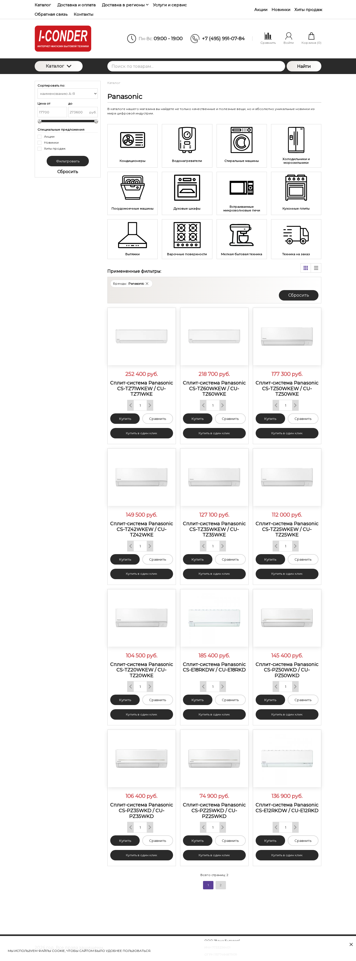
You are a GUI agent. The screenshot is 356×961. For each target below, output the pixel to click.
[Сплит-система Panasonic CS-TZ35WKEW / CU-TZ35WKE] (214, 477)
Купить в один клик (141, 433)
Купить (125, 419)
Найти (304, 66)
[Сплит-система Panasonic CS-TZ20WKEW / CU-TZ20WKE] (141, 618)
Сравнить (157, 419)
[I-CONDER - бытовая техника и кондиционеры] (69, 39)
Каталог (55, 66)
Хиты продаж (308, 9)
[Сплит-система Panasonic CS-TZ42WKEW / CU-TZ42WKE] (141, 477)
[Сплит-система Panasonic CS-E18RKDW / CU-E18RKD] (214, 618)
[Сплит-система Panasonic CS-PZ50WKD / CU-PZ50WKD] (287, 618)
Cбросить (298, 295)
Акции (260, 9)
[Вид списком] (316, 268)
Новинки (281, 9)
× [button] (351, 944)
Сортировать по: (51, 85)
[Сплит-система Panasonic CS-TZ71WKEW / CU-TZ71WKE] (141, 336)
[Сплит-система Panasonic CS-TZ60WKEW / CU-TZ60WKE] (214, 336)
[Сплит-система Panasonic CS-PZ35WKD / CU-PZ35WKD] (141, 758)
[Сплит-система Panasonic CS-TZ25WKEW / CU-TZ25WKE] (287, 477)
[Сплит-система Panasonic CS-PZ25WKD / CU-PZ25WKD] (214, 758)
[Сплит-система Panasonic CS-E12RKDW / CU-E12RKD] (287, 758)
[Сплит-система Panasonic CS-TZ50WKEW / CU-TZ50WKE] (287, 336)
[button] (147, 283)
